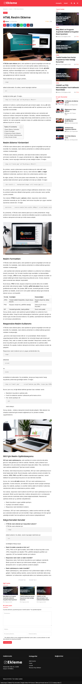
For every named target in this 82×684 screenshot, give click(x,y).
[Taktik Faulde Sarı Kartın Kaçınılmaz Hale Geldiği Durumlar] (27, 591)
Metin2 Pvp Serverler (14, 682)
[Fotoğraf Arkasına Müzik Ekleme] (60, 120)
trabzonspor (4, 682)
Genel (66, 3)
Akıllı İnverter (32, 661)
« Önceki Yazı (22, 580)
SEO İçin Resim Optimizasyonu (13, 135)
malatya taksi (56, 682)
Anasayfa (59, 3)
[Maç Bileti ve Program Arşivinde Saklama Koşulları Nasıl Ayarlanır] (10, 591)
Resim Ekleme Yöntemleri (12, 129)
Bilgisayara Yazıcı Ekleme (70, 110)
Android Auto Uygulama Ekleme (70, 128)
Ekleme (7, 21)
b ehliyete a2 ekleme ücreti (71, 102)
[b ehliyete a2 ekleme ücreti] (60, 102)
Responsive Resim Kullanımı (13, 133)
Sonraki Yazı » (33, 580)
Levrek (31, 665)
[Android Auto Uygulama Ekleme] (60, 129)
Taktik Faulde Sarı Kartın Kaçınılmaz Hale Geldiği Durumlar (27, 598)
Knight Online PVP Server (28, 682)
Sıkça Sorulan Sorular (11, 137)
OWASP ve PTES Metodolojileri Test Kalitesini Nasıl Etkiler (43, 598)
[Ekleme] (10, 3)
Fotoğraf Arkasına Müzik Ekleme (70, 120)
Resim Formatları (9, 131)
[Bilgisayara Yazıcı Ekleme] (60, 111)
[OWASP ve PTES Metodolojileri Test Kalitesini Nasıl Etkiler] (44, 591)
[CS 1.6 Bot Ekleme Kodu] (60, 137)
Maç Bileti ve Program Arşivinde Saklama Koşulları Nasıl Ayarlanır (10, 598)
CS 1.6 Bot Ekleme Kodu (70, 137)
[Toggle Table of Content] (20, 127)
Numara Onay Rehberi (35, 667)
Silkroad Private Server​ (42, 682)
